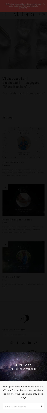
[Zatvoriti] (43, 356)
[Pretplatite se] (41, 406)
